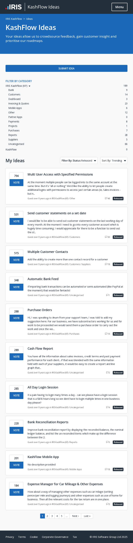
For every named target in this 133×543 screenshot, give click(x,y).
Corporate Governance (55, 536)
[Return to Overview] (32, 7)
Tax (75, 536)
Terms (22, 536)
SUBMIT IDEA (66, 68)
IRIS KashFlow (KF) (60, 198)
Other (72, 198)
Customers (75, 237)
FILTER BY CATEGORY (19, 81)
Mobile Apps (76, 469)
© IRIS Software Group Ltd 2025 (109, 536)
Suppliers (86, 264)
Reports (73, 442)
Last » (87, 516)
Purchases (74, 333)
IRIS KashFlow (14, 18)
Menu (119, 7)
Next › (75, 516)
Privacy (10, 536)
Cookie (34, 536)
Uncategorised (77, 295)
